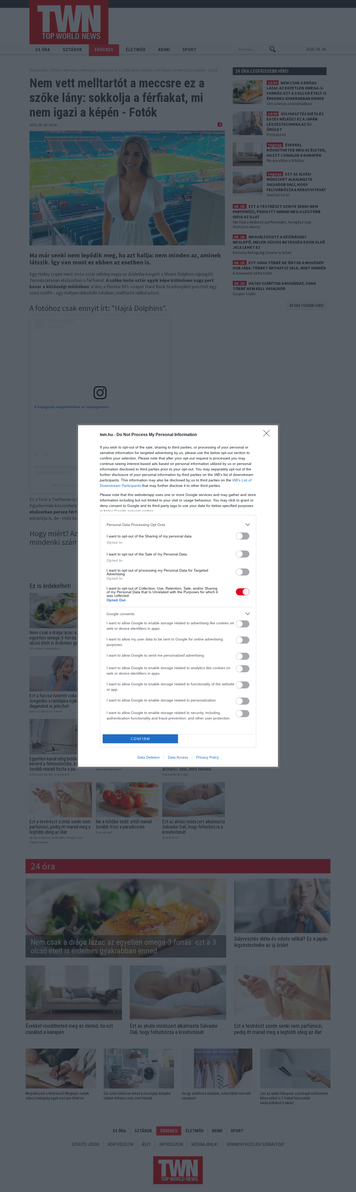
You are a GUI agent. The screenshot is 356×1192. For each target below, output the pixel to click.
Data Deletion (148, 757)
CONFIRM (140, 739)
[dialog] (178, 596)
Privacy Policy (207, 757)
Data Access (178, 757)
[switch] (242, 536)
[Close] (268, 435)
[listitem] (178, 524)
